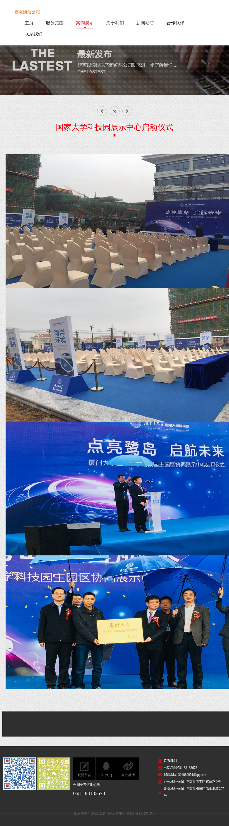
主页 (29, 22)
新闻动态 (145, 22)
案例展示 (85, 22)
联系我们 (33, 33)
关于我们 (115, 22)
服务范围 (55, 22)
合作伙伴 (175, 22)
